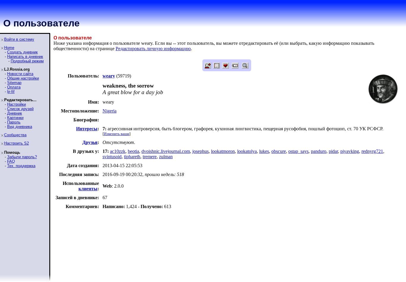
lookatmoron (223, 151)
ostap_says (298, 151)
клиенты (87, 188)
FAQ (11, 161)
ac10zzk (117, 151)
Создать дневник (22, 52)
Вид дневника (19, 126)
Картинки (15, 117)
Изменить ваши (116, 134)
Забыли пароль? (22, 157)
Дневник (14, 113)
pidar (333, 151)
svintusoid (112, 156)
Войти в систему (19, 39)
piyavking (349, 151)
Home (9, 47)
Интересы (86, 128)
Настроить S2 (16, 143)
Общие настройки (23, 78)
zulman (166, 156)
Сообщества (15, 135)
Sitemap (14, 82)
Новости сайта (20, 74)
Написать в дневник (25, 56)
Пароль (14, 122)
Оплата (14, 87)
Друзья (89, 142)
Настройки (16, 104)
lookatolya (247, 151)
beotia (133, 151)
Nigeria (110, 110)
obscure (278, 151)
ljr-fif (11, 91)
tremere (150, 156)
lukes (264, 151)
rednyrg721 (372, 151)
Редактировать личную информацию (153, 48)
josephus (200, 151)
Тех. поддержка (21, 166)
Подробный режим (27, 61)
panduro (318, 151)
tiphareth (132, 156)
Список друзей (20, 109)
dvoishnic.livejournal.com (165, 151)
